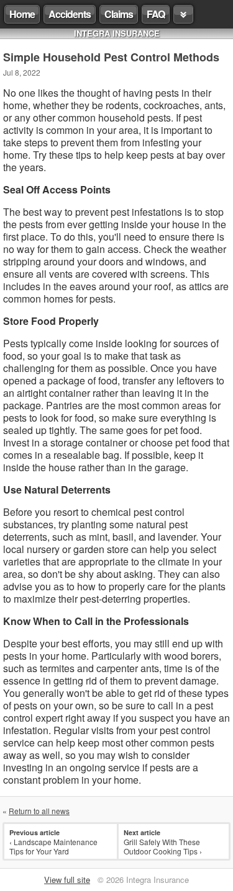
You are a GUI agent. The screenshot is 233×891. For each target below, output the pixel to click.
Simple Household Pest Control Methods (111, 57)
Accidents (69, 14)
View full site (67, 879)
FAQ (156, 14)
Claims (118, 14)
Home (22, 14)
